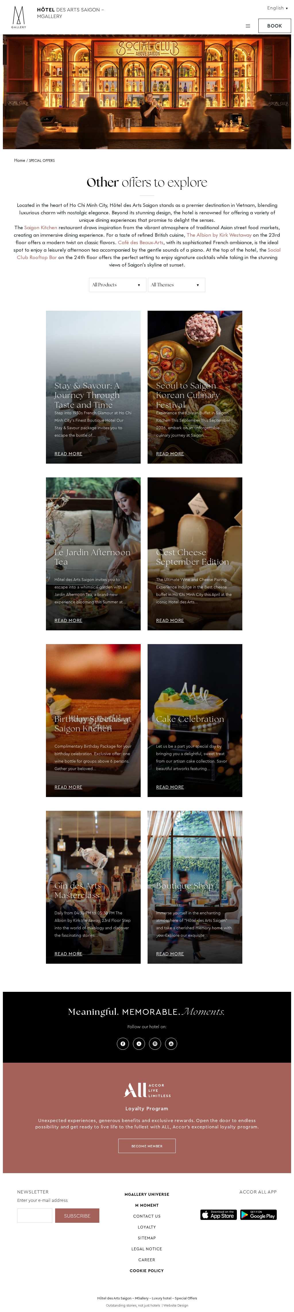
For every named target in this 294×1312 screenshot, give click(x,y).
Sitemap (147, 1238)
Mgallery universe (147, 1194)
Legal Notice (146, 1249)
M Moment (147, 1205)
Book (274, 26)
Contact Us (147, 1216)
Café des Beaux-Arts (140, 242)
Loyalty (147, 1227)
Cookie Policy (147, 1271)
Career (146, 1260)
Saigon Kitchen (40, 227)
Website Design (175, 1305)
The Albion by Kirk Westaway (219, 235)
